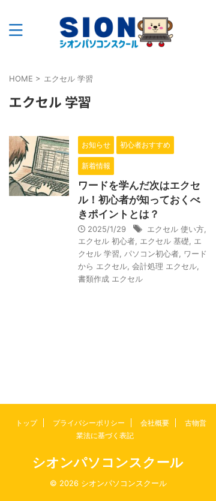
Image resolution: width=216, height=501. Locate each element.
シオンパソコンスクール (108, 462)
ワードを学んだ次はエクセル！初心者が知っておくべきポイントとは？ (139, 199)
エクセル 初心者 (106, 241)
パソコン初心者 (151, 253)
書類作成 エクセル (110, 278)
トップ (26, 422)
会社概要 (154, 422)
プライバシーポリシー (89, 422)
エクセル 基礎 (164, 241)
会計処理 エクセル (164, 266)
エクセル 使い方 (175, 229)
